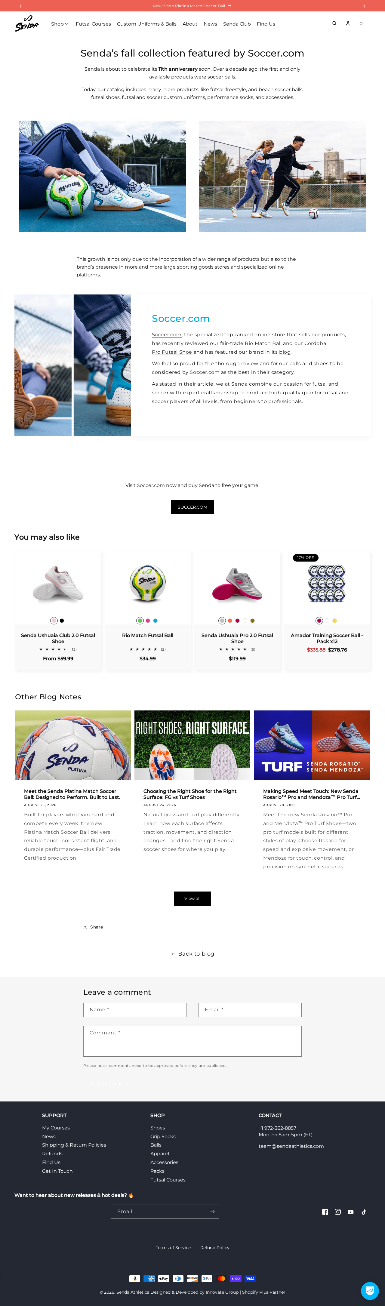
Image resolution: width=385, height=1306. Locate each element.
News (49, 1136)
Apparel (159, 1154)
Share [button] (96, 927)
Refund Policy (214, 1247)
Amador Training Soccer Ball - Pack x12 (327, 638)
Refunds (52, 1154)
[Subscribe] (212, 1212)
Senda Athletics (132, 1292)
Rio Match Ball (263, 343)
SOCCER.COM (192, 507)
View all (192, 898)
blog (285, 352)
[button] (334, 23)
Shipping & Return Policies (74, 1145)
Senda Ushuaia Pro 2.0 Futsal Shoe (237, 638)
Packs (157, 1171)
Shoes (157, 1128)
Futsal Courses (168, 1180)
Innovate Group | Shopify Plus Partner (245, 1292)
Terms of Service (173, 1247)
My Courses (56, 1128)
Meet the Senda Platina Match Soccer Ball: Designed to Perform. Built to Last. (72, 794)
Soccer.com (167, 334)
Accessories (164, 1162)
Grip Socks (163, 1136)
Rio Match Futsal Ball (147, 635)
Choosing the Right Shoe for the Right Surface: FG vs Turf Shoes (190, 794)
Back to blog (196, 953)
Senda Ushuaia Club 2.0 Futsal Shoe (58, 638)
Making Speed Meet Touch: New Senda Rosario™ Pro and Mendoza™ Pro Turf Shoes (311, 794)
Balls (156, 1145)
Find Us (51, 1162)
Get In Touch (57, 1171)
